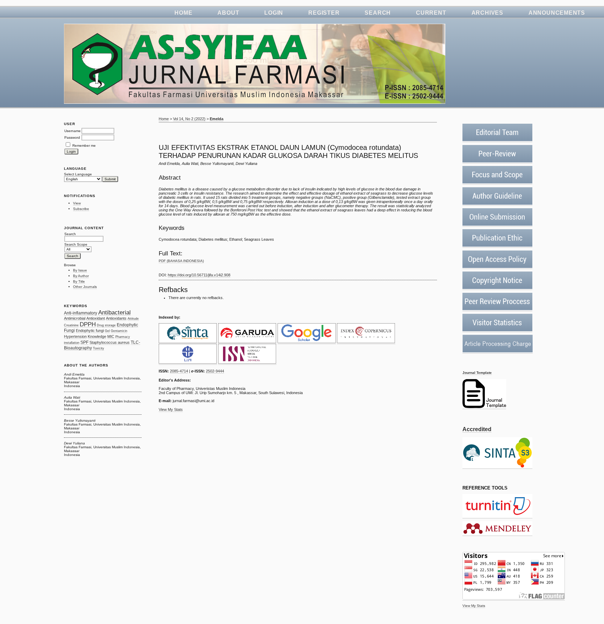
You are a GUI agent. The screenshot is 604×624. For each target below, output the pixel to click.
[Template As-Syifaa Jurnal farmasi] (484, 407)
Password (72, 137)
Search (378, 13)
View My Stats (473, 606)
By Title (79, 281)
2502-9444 (215, 371)
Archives (487, 13)
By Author (81, 276)
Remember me (84, 145)
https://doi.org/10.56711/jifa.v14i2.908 (199, 275)
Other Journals (85, 287)
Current (431, 13)
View (77, 203)
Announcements (556, 13)
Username (72, 131)
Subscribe (81, 209)
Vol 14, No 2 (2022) (189, 119)
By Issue (80, 270)
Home (183, 13)
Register (323, 13)
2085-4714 (179, 371)
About (228, 13)
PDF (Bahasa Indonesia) (181, 261)
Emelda (216, 119)
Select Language (78, 174)
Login (273, 13)
